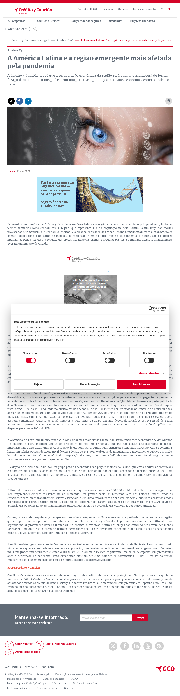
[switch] (70, 360)
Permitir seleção (90, 384)
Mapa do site (59, 683)
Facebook (124, 646)
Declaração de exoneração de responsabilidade (81, 674)
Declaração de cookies (85, 683)
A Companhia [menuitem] (16, 21)
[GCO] (165, 671)
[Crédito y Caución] (29, 15)
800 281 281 (90, 9)
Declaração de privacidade (21, 678)
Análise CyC (64, 40)
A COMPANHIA (13, 667)
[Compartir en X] (11, 101)
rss (159, 646)
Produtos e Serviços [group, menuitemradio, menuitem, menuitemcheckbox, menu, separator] (48, 21)
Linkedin (136, 646)
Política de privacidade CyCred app (26, 683)
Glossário (69, 688)
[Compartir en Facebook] (20, 101)
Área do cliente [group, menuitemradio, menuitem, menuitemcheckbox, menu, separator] (17, 29)
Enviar (140, 618)
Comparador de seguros (86, 21)
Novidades (115, 21)
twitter (113, 646)
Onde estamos (24, 644)
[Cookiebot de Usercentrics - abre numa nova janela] (151, 309)
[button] (90, 194)
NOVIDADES (31, 667)
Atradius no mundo (27, 652)
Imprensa (107, 9)
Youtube (148, 646)
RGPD (74, 678)
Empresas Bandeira (142, 21)
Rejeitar (38, 384)
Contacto (123, 9)
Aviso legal (42, 674)
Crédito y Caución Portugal (30, 40)
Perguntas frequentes (144, 9)
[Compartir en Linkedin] (28, 101)
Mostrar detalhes (149, 373)
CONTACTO (48, 667)
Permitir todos (141, 384)
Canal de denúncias (53, 678)
